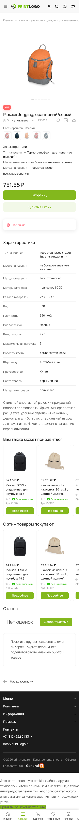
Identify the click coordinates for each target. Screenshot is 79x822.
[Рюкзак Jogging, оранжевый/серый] (41, 65)
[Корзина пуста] (72, 6)
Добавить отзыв (56, 622)
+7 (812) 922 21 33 (16, 736)
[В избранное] (58, 120)
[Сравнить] (66, 120)
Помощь (9, 721)
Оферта (70, 759)
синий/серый (17, 136)
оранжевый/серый (27, 136)
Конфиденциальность (47, 759)
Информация (13, 714)
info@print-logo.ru (16, 744)
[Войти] (64, 6)
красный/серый (7, 136)
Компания (11, 706)
